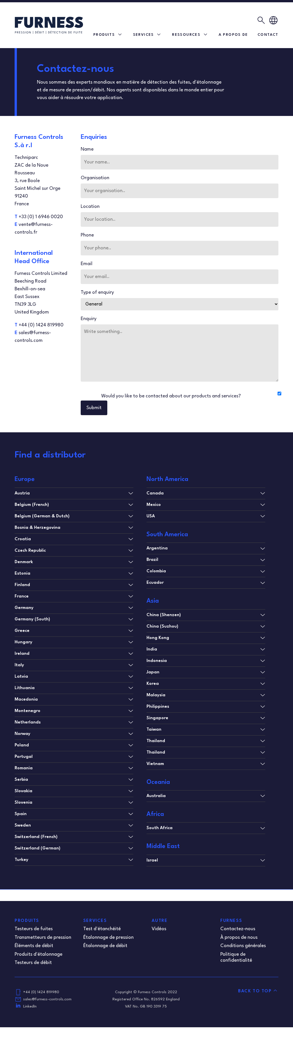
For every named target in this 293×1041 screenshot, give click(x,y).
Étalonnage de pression (108, 937)
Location (90, 206)
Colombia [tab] (156, 571)
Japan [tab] (152, 672)
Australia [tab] (156, 796)
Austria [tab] (22, 493)
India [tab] (151, 649)
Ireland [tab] (22, 654)
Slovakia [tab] (23, 791)
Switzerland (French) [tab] (36, 837)
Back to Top (255, 991)
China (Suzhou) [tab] (162, 626)
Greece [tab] (22, 631)
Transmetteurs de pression (43, 937)
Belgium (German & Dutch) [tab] (42, 516)
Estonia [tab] (22, 573)
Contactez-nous (237, 928)
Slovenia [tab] (23, 803)
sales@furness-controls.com (47, 999)
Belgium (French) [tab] (32, 505)
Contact (268, 35)
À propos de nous (239, 937)
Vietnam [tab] (155, 764)
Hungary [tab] (23, 642)
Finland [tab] (22, 585)
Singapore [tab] (157, 718)
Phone (87, 235)
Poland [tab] (22, 745)
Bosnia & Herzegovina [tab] (37, 528)
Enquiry (88, 318)
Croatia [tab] (23, 539)
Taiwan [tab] (153, 729)
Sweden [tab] (23, 825)
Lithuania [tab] (25, 688)
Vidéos (159, 928)
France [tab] (22, 596)
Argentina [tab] (157, 548)
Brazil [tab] (152, 560)
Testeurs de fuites (34, 928)
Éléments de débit (34, 945)
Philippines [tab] (157, 707)
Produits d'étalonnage (38, 954)
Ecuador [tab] (155, 583)
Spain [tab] (21, 814)
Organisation (95, 178)
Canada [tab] (155, 493)
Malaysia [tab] (155, 695)
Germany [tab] (24, 608)
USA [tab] (150, 516)
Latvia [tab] (21, 677)
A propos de (233, 35)
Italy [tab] (19, 665)
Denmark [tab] (24, 562)
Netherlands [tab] (28, 722)
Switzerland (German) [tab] (37, 848)
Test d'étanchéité (102, 928)
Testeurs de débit (33, 962)
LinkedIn (30, 1006)
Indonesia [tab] (156, 661)
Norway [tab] (22, 734)
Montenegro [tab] (27, 711)
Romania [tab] (24, 768)
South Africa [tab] (159, 828)
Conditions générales (243, 945)
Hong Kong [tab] (157, 638)
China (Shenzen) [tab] (163, 615)
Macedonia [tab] (26, 699)
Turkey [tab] (21, 860)
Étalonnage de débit (105, 945)
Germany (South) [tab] (32, 619)
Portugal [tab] (24, 757)
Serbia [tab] (21, 780)
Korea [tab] (152, 684)
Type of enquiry (97, 292)
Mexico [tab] (153, 505)
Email (86, 263)
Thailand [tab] (155, 741)
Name (87, 149)
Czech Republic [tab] (30, 551)
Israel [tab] (152, 860)
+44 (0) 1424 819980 (41, 992)
